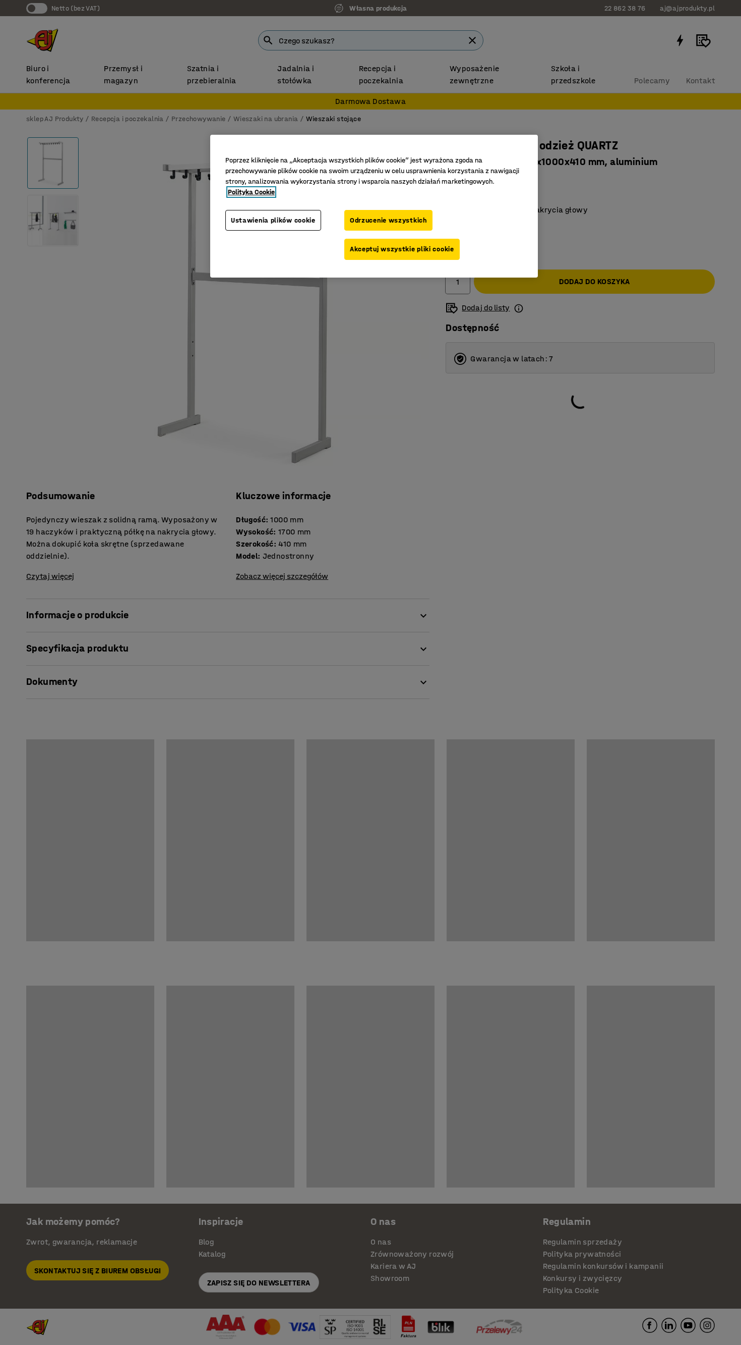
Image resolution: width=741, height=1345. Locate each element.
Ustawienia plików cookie (273, 220)
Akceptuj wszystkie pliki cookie (402, 249)
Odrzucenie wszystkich (388, 220)
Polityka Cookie (251, 192)
